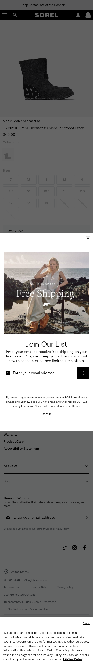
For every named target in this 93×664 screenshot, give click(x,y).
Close (86, 623)
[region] (46, 640)
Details (46, 414)
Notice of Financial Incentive (53, 406)
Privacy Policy (20, 406)
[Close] (88, 238)
